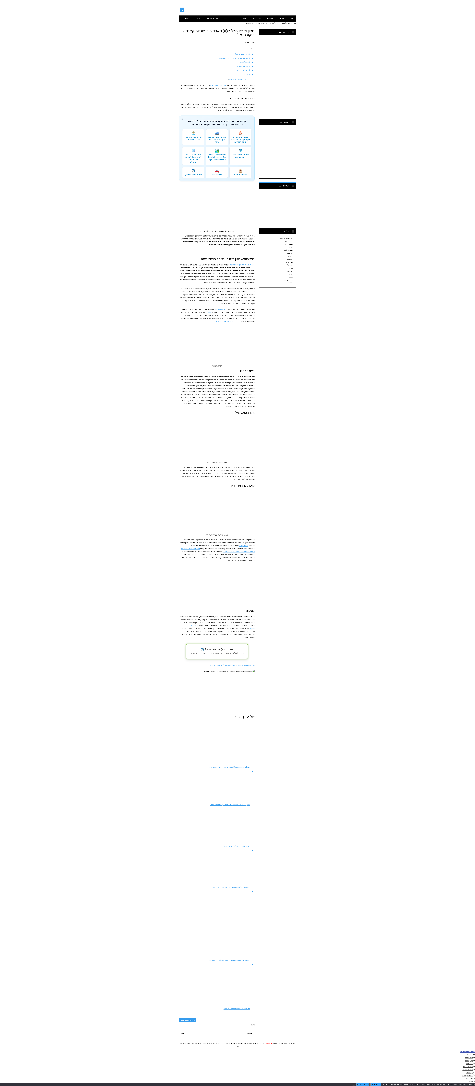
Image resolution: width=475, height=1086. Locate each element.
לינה (234, 18)
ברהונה (290, 268)
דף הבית (292, 23)
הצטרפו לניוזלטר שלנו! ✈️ (235, 79)
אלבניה (208, 1043)
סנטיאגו (290, 256)
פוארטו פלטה (288, 250)
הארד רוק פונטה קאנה (218, 85)
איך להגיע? (257, 18)
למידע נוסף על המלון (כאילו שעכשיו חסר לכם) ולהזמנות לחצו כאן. (230, 665)
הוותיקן (193, 1043)
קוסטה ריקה (244, 1043)
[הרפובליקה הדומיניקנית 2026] (283, 11)
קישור (253, 1024)
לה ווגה (290, 274)
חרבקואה (290, 259)
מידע (198, 18)
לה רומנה (290, 253)
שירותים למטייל (212, 18)
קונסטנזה (290, 271)
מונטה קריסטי (288, 280)
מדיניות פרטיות (282, 1043)
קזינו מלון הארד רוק (242, 70)
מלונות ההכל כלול (220, 309)
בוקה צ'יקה (289, 262)
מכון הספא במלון (243, 66)
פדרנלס (290, 283)
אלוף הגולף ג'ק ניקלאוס (225, 321)
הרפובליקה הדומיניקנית (285, 238)
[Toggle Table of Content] (253, 48)
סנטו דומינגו (289, 241)
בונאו (291, 277)
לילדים (209, 312)
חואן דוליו (290, 265)
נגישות (275, 1043)
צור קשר (187, 18)
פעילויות (270, 18)
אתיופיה (218, 1043)
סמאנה (290, 247)
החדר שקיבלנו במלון (242, 54)
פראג (197, 1043)
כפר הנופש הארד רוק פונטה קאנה (242, 265)
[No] (354, 1085)
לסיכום (246, 74)
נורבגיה (224, 1043)
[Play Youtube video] (217, 691)
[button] (467, 1052)
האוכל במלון (244, 62)
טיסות (244, 18)
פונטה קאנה (243, 546)
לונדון (212, 1043)
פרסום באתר (268, 1043)
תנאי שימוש (292, 1043)
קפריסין (202, 1043)
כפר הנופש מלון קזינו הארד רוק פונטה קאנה (234, 58)
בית (291, 18)
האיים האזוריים (231, 1043)
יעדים (282, 18)
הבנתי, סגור (375, 1085)
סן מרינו (187, 1043)
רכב (225, 18)
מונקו (238, 1043)
